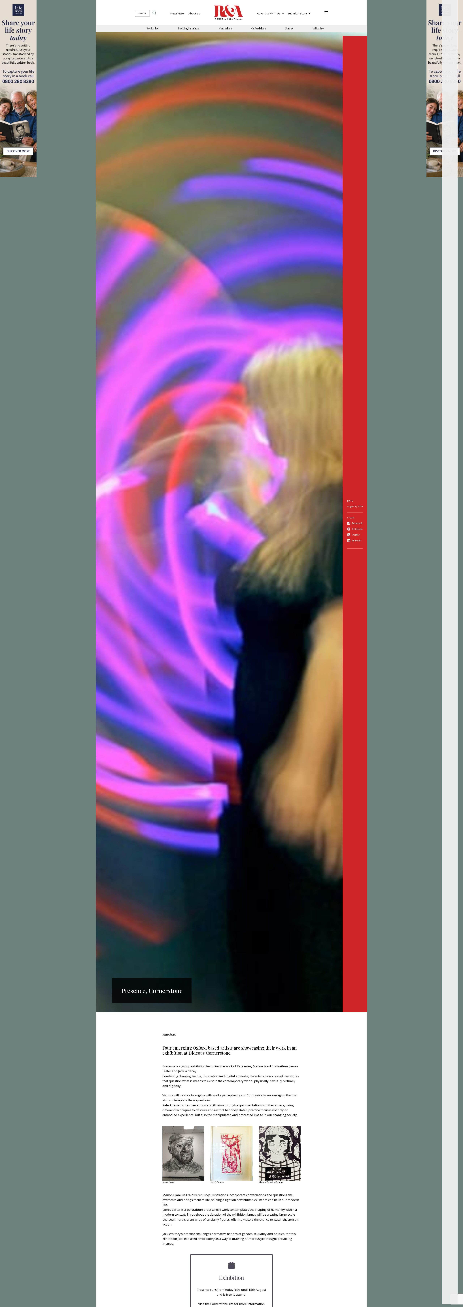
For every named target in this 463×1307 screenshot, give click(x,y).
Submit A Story (297, 13)
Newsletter (177, 13)
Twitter (356, 534)
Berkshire (152, 28)
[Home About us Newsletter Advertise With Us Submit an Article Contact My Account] (326, 13)
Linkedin (356, 540)
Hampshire (225, 28)
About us (194, 13)
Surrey (289, 28)
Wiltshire (318, 28)
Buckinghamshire (188, 28)
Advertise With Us (268, 13)
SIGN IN (142, 13)
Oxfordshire (258, 28)
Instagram (357, 529)
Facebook (357, 523)
